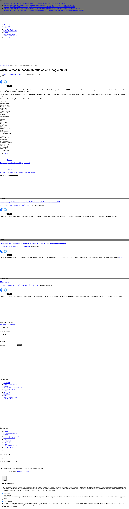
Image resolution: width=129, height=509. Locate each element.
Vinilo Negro (14, 74)
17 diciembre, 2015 (5, 74)
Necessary (7, 493)
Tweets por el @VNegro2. (7, 324)
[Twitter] (5, 80)
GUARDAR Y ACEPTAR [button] (9, 506)
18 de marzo (5, 282)
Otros (5, 395)
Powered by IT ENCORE (24, 471)
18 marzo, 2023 (4, 285)
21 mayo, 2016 (4, 205)
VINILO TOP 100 (9, 29)
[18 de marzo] (14, 277)
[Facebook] (1, 80)
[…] (119, 216)
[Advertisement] (64, 52)
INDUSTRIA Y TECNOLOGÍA (13, 387)
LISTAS (6, 28)
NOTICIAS (7, 26)
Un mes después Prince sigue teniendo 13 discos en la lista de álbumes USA (30, 202)
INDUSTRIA (7, 37)
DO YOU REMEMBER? (11, 35)
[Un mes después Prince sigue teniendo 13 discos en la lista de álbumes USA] (14, 197)
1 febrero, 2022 (4, 246)
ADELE (6, 153)
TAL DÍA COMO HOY (10, 31)
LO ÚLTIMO (7, 24)
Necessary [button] (4, 492)
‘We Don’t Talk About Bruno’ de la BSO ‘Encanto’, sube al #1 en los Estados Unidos (33, 243)
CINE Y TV (7, 32)
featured (6, 386)
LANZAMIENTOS (9, 34)
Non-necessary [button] (6, 500)
